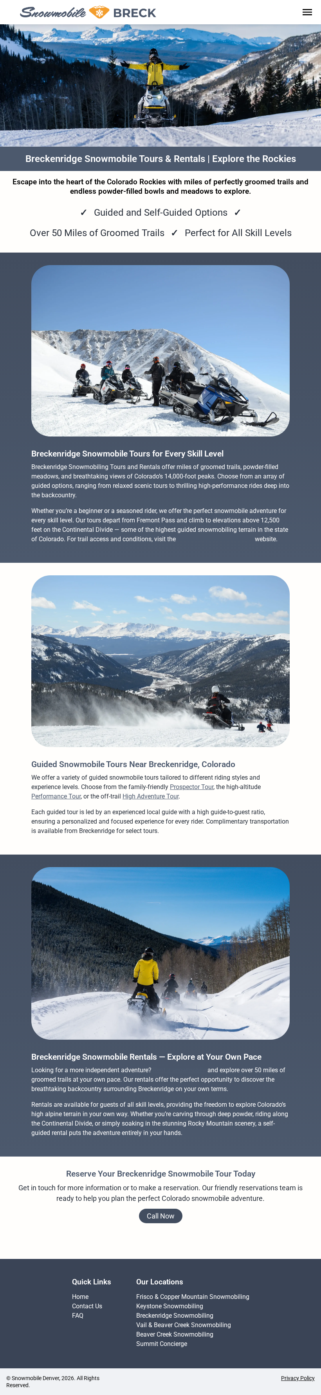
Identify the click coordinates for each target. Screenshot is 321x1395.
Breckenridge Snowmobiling (174, 1315)
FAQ (77, 1315)
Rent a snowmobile (179, 1070)
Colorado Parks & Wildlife (212, 539)
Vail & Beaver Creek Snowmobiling (183, 1325)
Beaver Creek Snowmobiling (174, 1334)
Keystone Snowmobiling (169, 1306)
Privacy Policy (298, 1378)
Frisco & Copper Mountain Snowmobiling (192, 1296)
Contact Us (87, 1306)
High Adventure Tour (151, 796)
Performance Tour (56, 796)
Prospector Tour (191, 787)
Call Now (161, 1216)
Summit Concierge (161, 1344)
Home (80, 1296)
